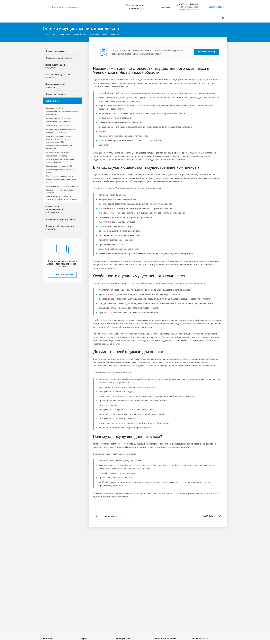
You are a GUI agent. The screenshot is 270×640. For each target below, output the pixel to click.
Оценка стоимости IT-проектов (59, 118)
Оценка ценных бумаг (55, 108)
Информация (123, 638)
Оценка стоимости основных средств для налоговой (62, 113)
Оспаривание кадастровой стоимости (57, 76)
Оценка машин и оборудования (60, 219)
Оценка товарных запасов (57, 125)
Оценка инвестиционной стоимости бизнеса (61, 181)
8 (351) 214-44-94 (188, 4)
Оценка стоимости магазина (58, 122)
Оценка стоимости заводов (58, 156)
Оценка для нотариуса (56, 94)
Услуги (83, 638)
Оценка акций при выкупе (56, 133)
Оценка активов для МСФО (57, 152)
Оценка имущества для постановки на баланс (62, 171)
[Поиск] (223, 18)
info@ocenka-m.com (189, 9)
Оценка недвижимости (56, 51)
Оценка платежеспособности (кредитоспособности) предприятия (61, 197)
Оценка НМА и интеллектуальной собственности (54, 209)
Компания (48, 638)
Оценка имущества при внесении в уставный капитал (60, 160)
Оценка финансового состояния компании (59, 191)
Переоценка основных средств (59, 176)
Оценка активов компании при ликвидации (59, 147)
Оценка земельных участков (58, 58)
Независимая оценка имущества (55, 66)
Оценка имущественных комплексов (61, 129)
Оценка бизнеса (52, 101)
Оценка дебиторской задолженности (62, 186)
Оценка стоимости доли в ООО (59, 166)
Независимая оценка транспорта (55, 85)
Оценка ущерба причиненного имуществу (59, 227)
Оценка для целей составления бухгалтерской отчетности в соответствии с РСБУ (59, 139)
